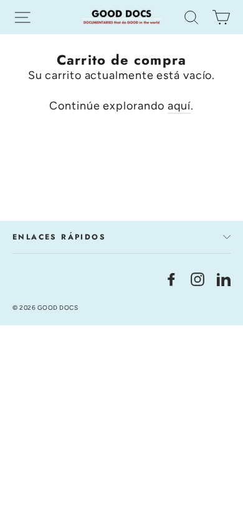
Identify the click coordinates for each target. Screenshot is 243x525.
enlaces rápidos (59, 237)
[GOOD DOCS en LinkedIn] (224, 278)
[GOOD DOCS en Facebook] (171, 278)
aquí (179, 106)
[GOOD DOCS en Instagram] (197, 278)
